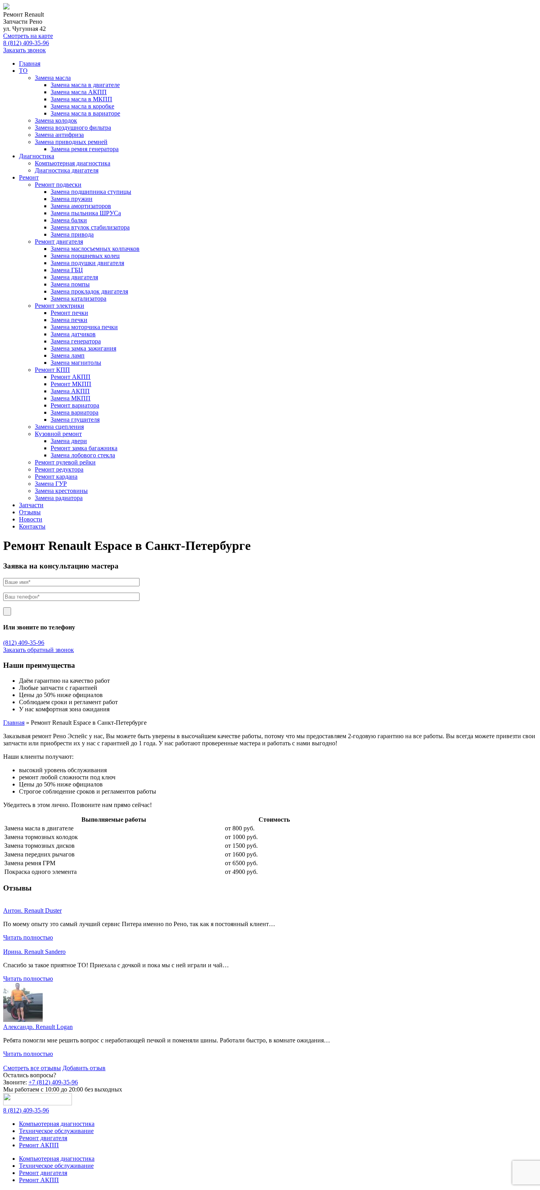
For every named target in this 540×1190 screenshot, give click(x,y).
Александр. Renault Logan (38, 1026)
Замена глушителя (75, 419)
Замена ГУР (51, 483)
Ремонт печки (69, 312)
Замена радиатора (59, 498)
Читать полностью (28, 937)
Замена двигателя (74, 277)
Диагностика (36, 156)
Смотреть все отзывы (32, 1068)
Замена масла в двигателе (85, 84)
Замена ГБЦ (67, 270)
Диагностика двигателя (66, 170)
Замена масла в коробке (82, 106)
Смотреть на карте (28, 35)
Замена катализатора (78, 298)
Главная (29, 63)
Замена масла (53, 77)
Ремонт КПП (52, 369)
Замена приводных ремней (71, 141)
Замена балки (69, 220)
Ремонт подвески (58, 184)
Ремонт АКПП (71, 376)
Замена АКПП (70, 391)
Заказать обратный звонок (38, 649)
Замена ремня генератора (85, 149)
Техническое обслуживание (56, 1130)
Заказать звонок (24, 50)
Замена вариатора (74, 412)
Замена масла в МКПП (81, 99)
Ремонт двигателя (59, 241)
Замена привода (72, 234)
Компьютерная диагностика (72, 163)
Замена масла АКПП (79, 92)
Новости (30, 519)
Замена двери (69, 441)
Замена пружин (72, 198)
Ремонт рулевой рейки (65, 462)
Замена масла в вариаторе (85, 113)
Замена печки (69, 319)
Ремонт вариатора (75, 405)
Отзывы (30, 512)
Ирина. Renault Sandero (34, 951)
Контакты (32, 526)
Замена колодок (56, 120)
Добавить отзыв (84, 1068)
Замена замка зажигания (83, 348)
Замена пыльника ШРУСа (86, 213)
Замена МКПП (71, 398)
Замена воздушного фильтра (73, 127)
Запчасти (31, 505)
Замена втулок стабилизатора (90, 227)
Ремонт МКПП (71, 384)
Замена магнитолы (76, 362)
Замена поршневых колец (85, 255)
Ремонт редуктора (59, 469)
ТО (23, 70)
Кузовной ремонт (58, 433)
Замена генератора (76, 341)
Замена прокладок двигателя (89, 291)
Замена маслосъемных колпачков (95, 248)
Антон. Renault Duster (32, 910)
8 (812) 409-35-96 (26, 43)
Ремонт (29, 177)
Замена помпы (70, 284)
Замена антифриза (59, 134)
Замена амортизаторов (81, 206)
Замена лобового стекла (83, 455)
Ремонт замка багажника (84, 448)
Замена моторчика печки (84, 327)
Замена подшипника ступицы (91, 191)
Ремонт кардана (56, 476)
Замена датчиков (73, 334)
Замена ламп (68, 355)
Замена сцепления (59, 426)
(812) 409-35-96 (23, 642)
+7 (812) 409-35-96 (53, 1082)
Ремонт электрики (59, 305)
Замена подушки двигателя (87, 263)
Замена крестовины (61, 490)
